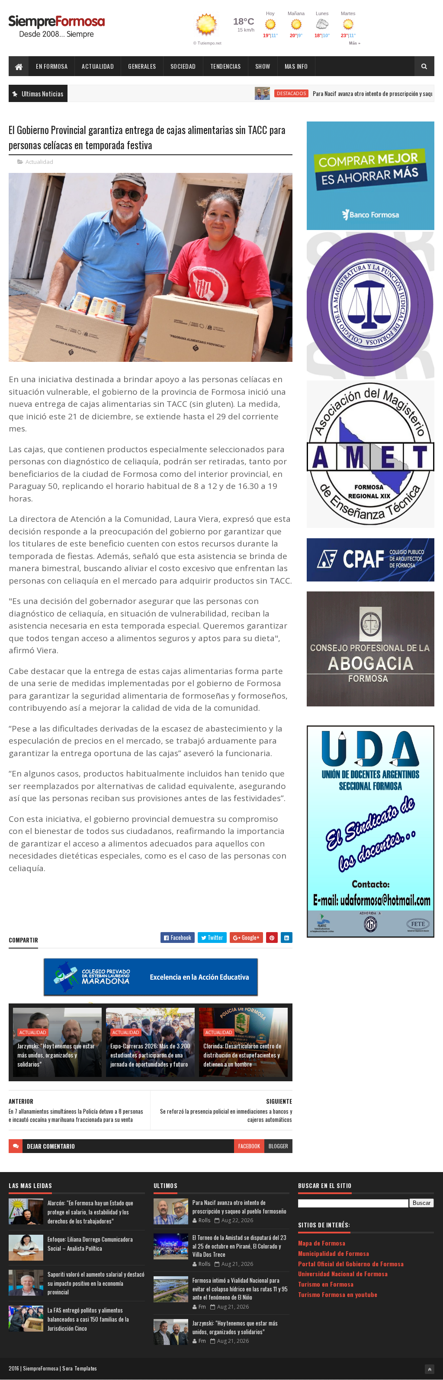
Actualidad (98, 65)
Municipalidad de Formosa (333, 1253)
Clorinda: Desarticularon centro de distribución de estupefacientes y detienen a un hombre (242, 1054)
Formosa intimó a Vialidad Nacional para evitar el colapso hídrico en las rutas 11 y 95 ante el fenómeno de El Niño (240, 1288)
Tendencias (225, 65)
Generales (142, 65)
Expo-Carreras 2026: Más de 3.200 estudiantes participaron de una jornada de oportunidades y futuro (150, 1054)
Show (262, 65)
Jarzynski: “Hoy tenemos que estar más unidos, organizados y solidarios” (56, 1054)
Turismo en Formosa (325, 1283)
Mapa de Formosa (321, 1242)
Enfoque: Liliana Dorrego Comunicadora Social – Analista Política (90, 1243)
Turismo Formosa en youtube (337, 1294)
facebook (249, 1146)
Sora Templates (79, 1368)
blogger (278, 1146)
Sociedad (183, 65)
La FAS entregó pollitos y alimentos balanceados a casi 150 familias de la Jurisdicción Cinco (88, 1319)
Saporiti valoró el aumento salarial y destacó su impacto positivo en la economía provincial (96, 1283)
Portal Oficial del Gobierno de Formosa (351, 1263)
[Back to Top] (429, 1369)
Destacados (256, 93)
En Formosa (51, 65)
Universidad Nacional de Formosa (343, 1273)
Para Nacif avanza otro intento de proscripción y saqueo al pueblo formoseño (239, 1206)
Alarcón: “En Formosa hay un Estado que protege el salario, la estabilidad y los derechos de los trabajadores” (90, 1211)
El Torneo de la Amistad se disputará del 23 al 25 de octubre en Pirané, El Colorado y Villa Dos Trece (239, 1246)
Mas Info (296, 65)
